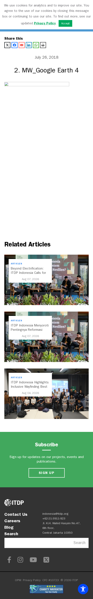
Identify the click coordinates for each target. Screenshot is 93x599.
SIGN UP (46, 473)
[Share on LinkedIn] (29, 45)
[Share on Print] (43, 45)
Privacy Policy (32, 580)
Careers (12, 520)
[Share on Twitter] (7, 45)
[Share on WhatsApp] (36, 45)
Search (11, 533)
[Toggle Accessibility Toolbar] (83, 589)
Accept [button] (65, 23)
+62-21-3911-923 (53, 518)
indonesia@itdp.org (55, 514)
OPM (18, 580)
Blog (8, 527)
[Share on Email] (22, 45)
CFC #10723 (50, 580)
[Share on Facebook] (14, 45)
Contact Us (15, 514)
